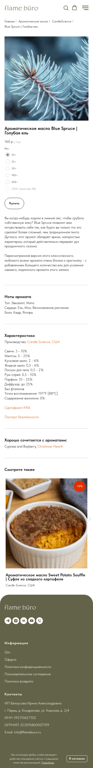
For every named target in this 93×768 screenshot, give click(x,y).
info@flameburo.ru (27, 732)
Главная (9, 21)
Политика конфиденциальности (28, 667)
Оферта (10, 659)
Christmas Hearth (50, 446)
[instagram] (15, 620)
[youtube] (31, 620)
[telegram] (7, 620)
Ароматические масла (33, 21)
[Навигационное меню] (85, 8)
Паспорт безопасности (22, 417)
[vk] (23, 620)
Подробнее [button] (47, 762)
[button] (66, 7)
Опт (7, 652)
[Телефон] (39, 620)
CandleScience (61, 21)
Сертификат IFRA (17, 407)
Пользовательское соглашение (28, 674)
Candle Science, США (43, 342)
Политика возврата (19, 681)
